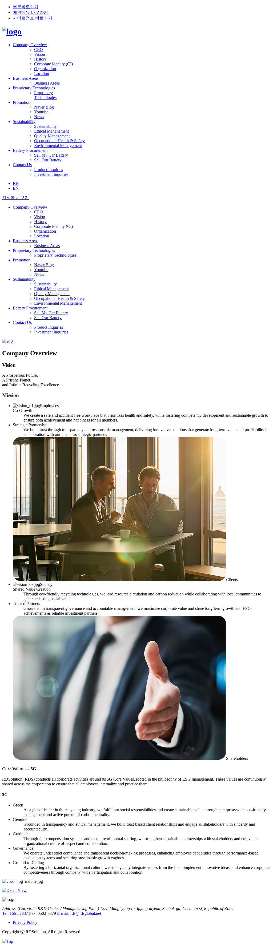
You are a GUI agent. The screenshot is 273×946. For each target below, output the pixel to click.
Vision (39, 54)
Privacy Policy (25, 922)
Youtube (41, 112)
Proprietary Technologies (34, 88)
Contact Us (22, 164)
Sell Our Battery (48, 160)
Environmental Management (58, 145)
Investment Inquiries (51, 174)
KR (16, 183)
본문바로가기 (25, 7)
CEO (38, 49)
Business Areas (25, 78)
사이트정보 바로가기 (32, 18)
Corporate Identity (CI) (53, 64)
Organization (45, 68)
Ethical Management (51, 131)
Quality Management (52, 136)
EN (16, 188)
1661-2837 (15, 913)
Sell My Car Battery (51, 155)
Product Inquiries (48, 169)
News (39, 116)
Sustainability (24, 121)
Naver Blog (44, 107)
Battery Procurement (30, 150)
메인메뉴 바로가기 (30, 12)
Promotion (21, 102)
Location (41, 73)
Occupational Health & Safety (59, 140)
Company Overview (30, 44)
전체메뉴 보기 (15, 197)
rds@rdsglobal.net (79, 913)
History (40, 59)
